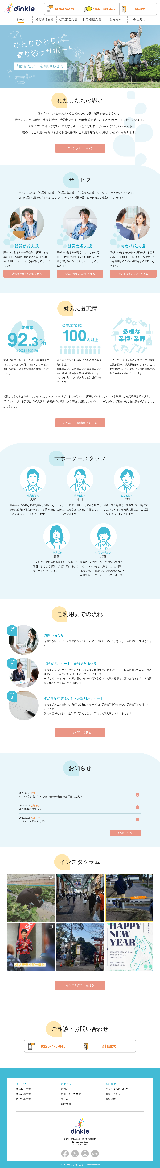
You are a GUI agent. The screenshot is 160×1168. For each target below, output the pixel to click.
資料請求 (140, 9)
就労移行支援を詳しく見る (27, 273)
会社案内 (139, 19)
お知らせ (116, 19)
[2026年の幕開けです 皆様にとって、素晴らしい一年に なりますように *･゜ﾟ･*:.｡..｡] (129, 947)
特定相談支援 (92, 19)
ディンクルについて (80, 148)
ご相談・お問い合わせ (104, 9)
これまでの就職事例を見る (80, 422)
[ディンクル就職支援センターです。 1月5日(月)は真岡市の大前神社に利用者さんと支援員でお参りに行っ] (80, 947)
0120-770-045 (64, 9)
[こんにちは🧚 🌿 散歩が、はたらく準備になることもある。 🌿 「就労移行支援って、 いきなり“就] (129, 898)
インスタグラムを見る (80, 985)
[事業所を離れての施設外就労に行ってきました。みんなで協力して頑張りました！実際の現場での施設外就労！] (31, 898)
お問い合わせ (113, 1094)
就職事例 (66, 1104)
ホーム (20, 19)
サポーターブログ (71, 1094)
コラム (64, 1099)
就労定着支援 (68, 19)
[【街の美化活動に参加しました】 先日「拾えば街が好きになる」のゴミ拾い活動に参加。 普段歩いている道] (80, 898)
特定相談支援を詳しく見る (133, 273)
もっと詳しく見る (80, 732)
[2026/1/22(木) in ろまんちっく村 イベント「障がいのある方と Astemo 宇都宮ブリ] (31, 947)
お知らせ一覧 (125, 832)
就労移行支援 (44, 19)
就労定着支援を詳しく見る (80, 273)
